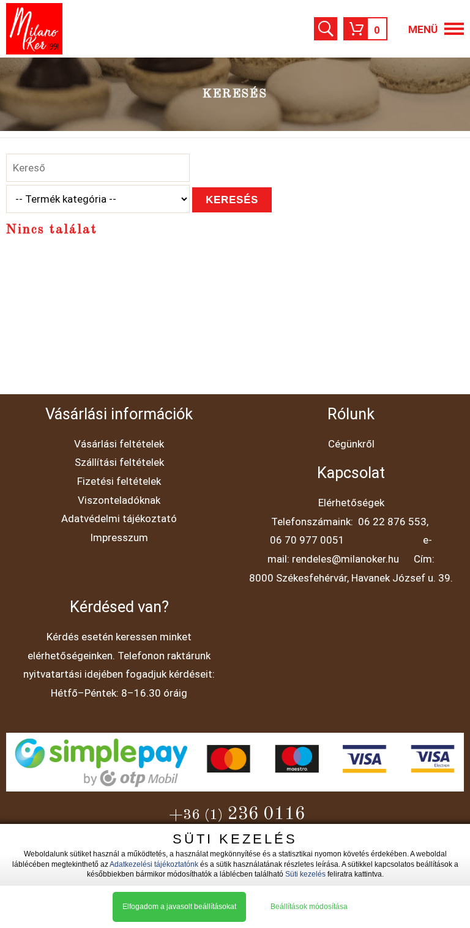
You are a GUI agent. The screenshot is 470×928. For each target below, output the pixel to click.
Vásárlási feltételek (119, 444)
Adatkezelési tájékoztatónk (154, 864)
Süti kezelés (305, 874)
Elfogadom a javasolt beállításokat (179, 906)
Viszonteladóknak (119, 500)
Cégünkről (351, 444)
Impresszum (119, 537)
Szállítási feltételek (119, 462)
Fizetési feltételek (119, 481)
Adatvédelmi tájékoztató (119, 518)
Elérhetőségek (351, 502)
